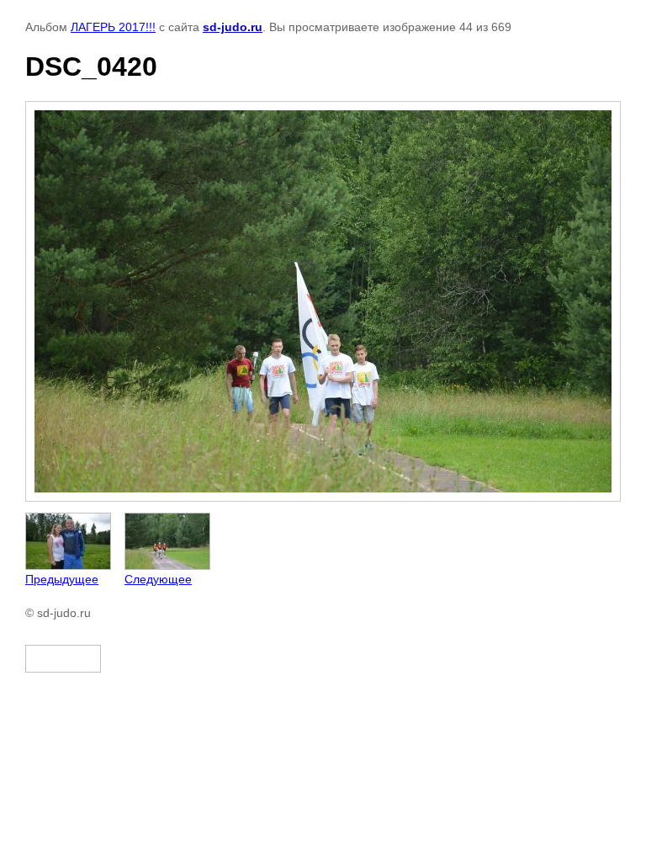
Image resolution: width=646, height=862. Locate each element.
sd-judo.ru (232, 27)
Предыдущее (61, 579)
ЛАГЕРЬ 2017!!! (113, 27)
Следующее (158, 579)
